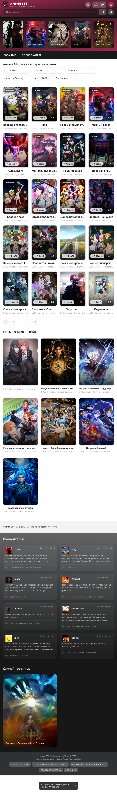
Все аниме (10, 55)
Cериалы (20, 526)
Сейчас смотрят (31, 55)
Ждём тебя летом (18, 596)
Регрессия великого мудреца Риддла (86, 596)
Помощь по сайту (20, 764)
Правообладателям (51, 770)
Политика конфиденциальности (88, 764)
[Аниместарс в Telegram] (111, 12)
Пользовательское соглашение (50, 764)
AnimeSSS (8, 526)
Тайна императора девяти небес (26, 567)
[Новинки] (16, 70)
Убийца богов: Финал (20, 655)
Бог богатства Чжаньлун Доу (81, 652)
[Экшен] (46, 70)
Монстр (70, 567)
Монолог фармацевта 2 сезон (25, 623)
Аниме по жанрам (36, 526)
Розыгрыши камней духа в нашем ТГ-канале (55, 785)
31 (35, 321)
